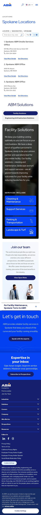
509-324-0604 (11, 53)
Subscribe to (20, 374)
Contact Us (5, 388)
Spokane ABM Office (15, 64)
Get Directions (23, 59)
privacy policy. (9, 506)
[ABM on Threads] (13, 439)
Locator (5, 31)
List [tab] (34, 35)
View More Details (10, 59)
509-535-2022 (11, 90)
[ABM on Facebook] (8, 439)
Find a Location (6, 391)
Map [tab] (28, 35)
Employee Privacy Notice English (12, 452)
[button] (29, 5)
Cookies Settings (9, 463)
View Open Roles (20, 278)
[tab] (20, 113)
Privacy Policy (6, 444)
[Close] (38, 491)
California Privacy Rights (9, 450)
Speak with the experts (20, 339)
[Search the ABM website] (23, 5)
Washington (17, 31)
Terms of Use (6, 447)
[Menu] (36, 4)
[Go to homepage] (7, 4)
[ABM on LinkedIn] (4, 439)
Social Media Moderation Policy (11, 458)
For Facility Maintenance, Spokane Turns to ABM (16, 306)
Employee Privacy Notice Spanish (12, 455)
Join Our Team (6, 394)
